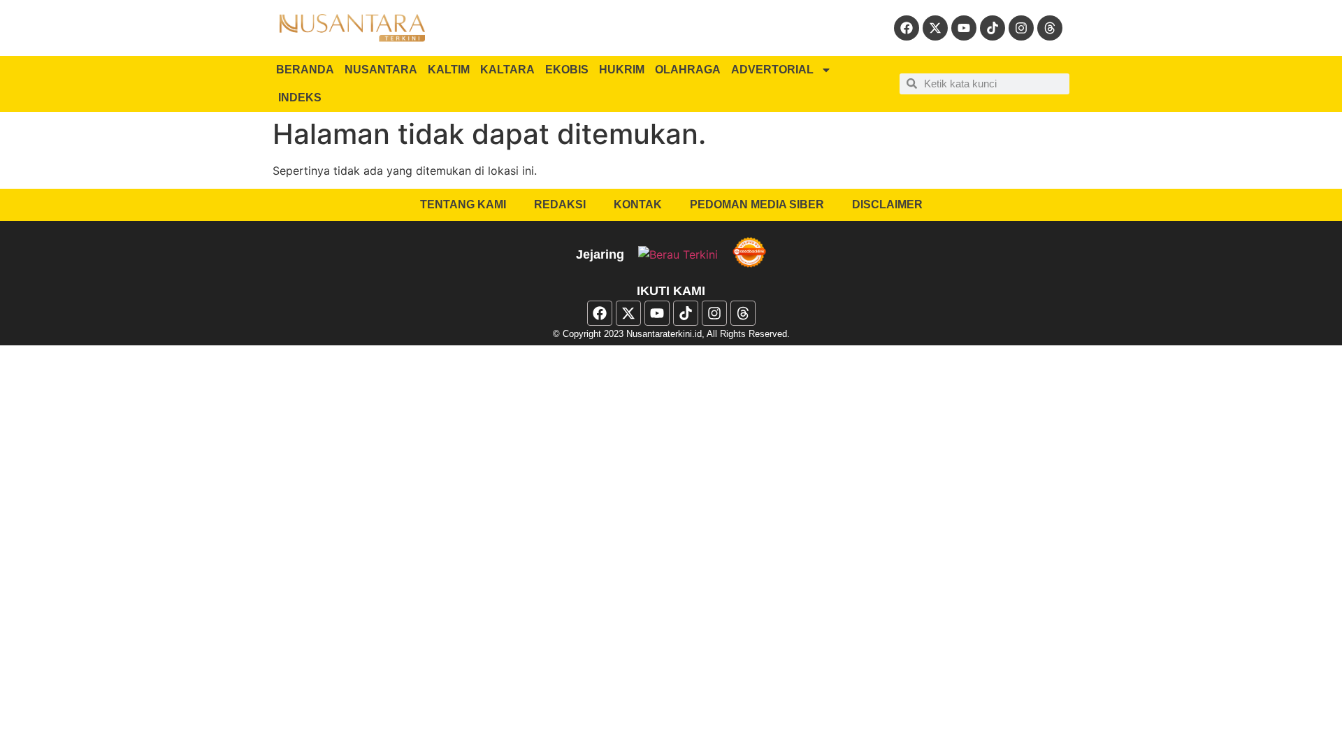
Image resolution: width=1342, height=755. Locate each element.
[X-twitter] (935, 28)
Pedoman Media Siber (757, 204)
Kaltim (449, 70)
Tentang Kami (463, 204)
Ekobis (567, 70)
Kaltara (507, 70)
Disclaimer (887, 204)
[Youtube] (963, 28)
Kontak (638, 204)
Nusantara (381, 70)
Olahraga (688, 70)
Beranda (305, 70)
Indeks (300, 97)
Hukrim (621, 70)
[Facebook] (906, 28)
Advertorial (772, 70)
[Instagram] (1021, 28)
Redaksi (560, 204)
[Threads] (1049, 28)
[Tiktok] (992, 28)
